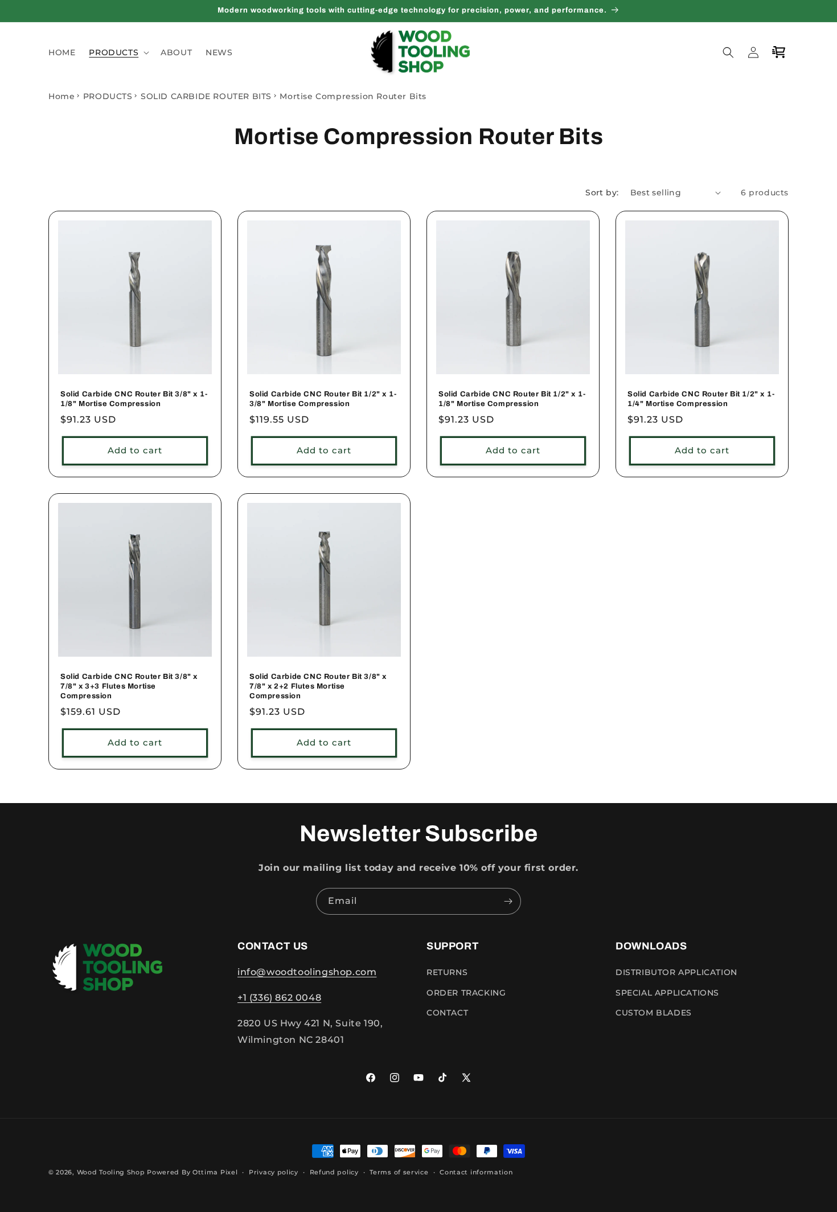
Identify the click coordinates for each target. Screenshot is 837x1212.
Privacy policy (273, 1172)
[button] (118, 52)
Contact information (476, 1172)
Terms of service (399, 1172)
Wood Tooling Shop (111, 1172)
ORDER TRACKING (466, 993)
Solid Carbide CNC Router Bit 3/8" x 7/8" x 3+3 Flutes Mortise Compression (129, 686)
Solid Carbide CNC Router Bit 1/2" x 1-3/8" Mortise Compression (323, 399)
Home (61, 96)
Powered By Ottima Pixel (192, 1172)
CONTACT (447, 1013)
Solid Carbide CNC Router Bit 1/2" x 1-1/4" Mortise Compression (701, 399)
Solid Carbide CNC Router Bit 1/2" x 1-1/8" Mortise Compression (512, 399)
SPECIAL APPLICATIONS (667, 993)
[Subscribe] (507, 901)
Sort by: (601, 192)
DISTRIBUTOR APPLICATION (676, 972)
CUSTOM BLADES (654, 1013)
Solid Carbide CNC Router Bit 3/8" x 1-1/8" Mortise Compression (134, 399)
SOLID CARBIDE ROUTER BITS (206, 96)
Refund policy (334, 1172)
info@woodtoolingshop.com (306, 972)
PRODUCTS (108, 96)
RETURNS (446, 972)
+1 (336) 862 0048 (279, 997)
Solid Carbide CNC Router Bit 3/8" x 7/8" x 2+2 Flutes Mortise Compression (318, 686)
